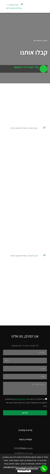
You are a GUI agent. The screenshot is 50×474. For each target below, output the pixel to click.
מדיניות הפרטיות (20, 399)
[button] (43, 6)
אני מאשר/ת (24, 470)
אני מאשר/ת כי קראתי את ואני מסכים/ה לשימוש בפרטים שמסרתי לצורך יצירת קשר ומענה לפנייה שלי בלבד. (26, 402)
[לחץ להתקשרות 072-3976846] (43, 468)
